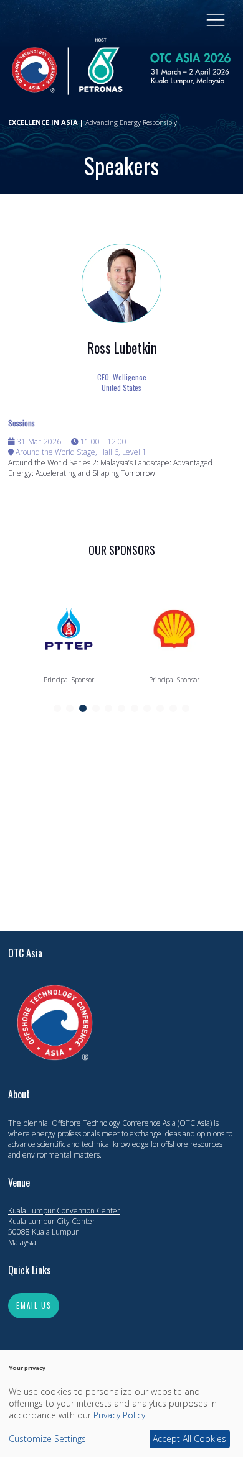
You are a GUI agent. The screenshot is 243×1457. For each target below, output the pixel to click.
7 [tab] (134, 708)
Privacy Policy (119, 1415)
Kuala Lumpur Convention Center (64, 1210)
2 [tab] (70, 708)
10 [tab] (173, 708)
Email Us (33, 1305)
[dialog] (121, 1403)
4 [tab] (96, 708)
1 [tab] (57, 708)
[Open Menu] (215, 19)
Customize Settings (47, 1439)
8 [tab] (147, 708)
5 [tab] (108, 708)
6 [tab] (121, 708)
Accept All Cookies (189, 1439)
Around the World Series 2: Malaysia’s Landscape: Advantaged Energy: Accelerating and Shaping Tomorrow (110, 467)
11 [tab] (185, 708)
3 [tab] (83, 708)
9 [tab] (160, 708)
